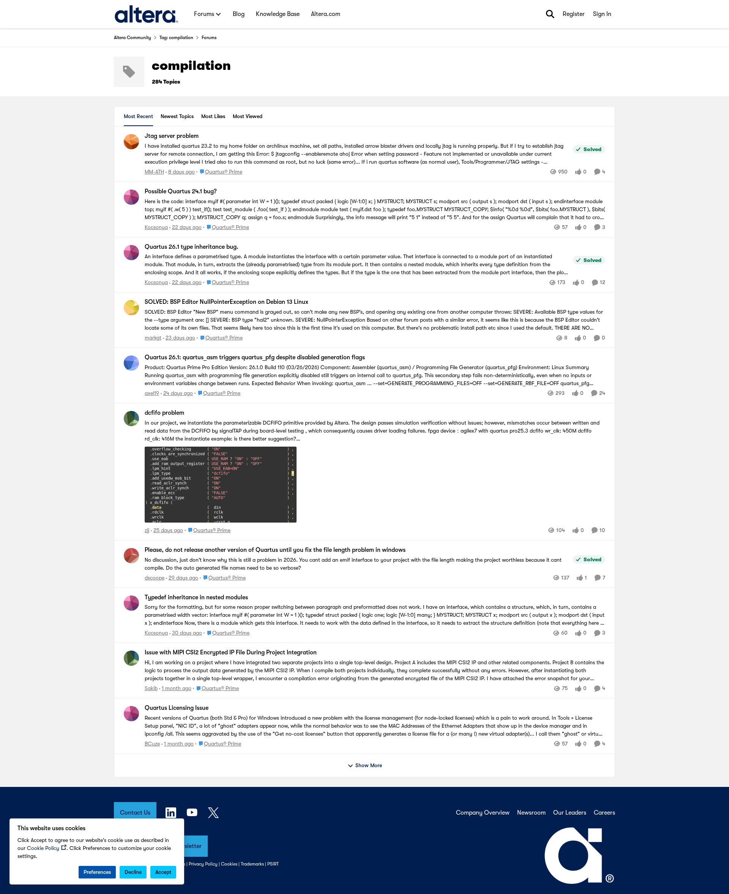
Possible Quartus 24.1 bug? (180, 191)
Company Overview (483, 812)
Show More (368, 765)
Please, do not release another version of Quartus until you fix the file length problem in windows (275, 550)
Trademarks (252, 864)
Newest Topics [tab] (177, 116)
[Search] (550, 14)
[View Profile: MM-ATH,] (131, 141)
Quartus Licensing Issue (176, 707)
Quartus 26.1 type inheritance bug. (191, 246)
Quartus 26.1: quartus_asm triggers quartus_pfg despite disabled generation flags (255, 357)
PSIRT (273, 864)
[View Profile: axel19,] (131, 363)
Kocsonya (156, 227)
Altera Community (132, 37)
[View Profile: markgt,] (131, 307)
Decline (133, 872)
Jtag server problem (172, 136)
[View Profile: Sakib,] (131, 658)
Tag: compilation (176, 37)
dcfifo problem (164, 412)
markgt (153, 338)
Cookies (229, 864)
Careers (604, 812)
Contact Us (135, 812)
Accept (163, 872)
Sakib (151, 688)
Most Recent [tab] (138, 116)
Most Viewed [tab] (247, 116)
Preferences (97, 872)
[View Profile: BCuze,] (131, 713)
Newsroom (531, 812)
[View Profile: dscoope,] (131, 555)
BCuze (152, 744)
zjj (147, 530)
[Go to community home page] (146, 14)
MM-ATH (154, 172)
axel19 (152, 393)
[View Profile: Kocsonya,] (131, 197)
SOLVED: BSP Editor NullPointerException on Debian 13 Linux (226, 302)
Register (574, 14)
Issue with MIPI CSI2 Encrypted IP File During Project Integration (231, 652)
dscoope (154, 578)
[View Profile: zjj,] (131, 418)
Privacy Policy (203, 864)
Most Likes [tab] (213, 116)
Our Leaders (569, 812)
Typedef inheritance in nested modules (196, 597)
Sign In (602, 14)
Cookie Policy (43, 848)
